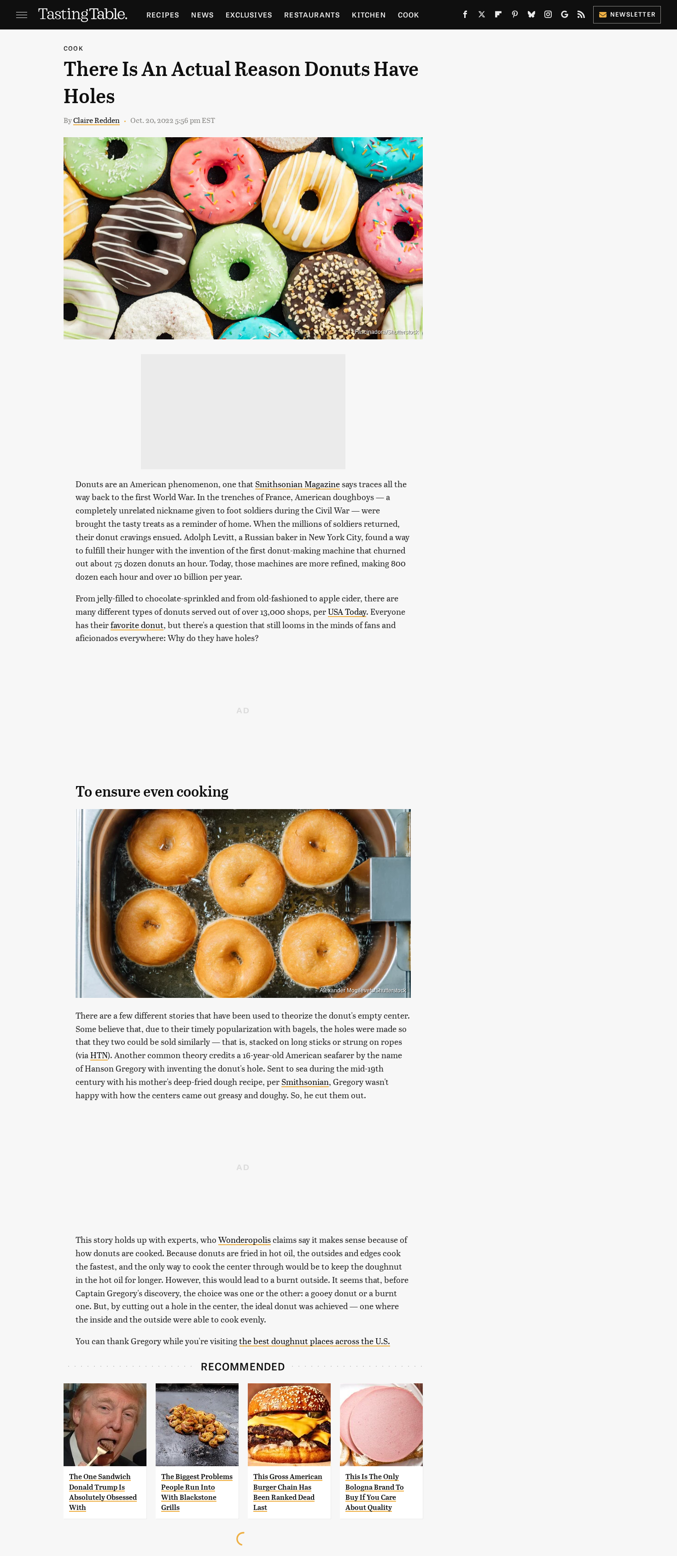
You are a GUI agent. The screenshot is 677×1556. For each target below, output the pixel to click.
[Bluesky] (531, 16)
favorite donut (137, 624)
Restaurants (312, 14)
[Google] (564, 16)
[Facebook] (465, 16)
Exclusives (249, 14)
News (202, 14)
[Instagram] (548, 16)
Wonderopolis (244, 1239)
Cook (409, 14)
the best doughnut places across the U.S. (314, 1340)
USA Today (347, 611)
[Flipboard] (498, 16)
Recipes (162, 14)
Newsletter (633, 14)
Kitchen (368, 14)
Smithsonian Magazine (297, 484)
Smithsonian (305, 1081)
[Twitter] (481, 16)
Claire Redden (96, 120)
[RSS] (581, 16)
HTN (99, 1055)
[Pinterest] (514, 16)
